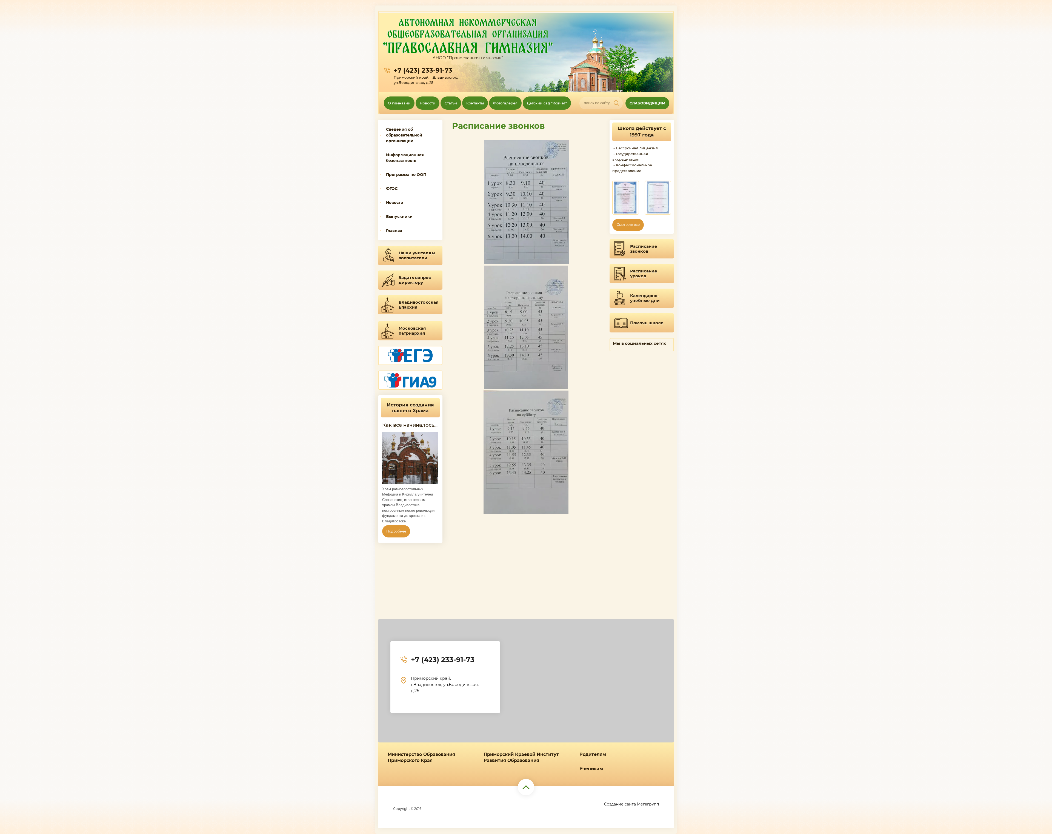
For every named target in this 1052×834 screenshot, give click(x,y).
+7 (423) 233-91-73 (423, 70)
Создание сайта (620, 804)
